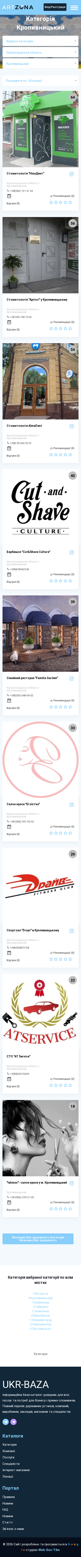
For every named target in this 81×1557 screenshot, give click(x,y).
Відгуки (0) (13, 203)
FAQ (5, 1510)
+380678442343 (19, 569)
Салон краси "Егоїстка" (23, 804)
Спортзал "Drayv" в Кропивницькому (33, 930)
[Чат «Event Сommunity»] (13, 1422)
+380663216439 (19, 1073)
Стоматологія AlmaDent (24, 425)
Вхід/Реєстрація (55, 7)
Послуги (8, 1457)
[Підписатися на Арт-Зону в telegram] (5, 1422)
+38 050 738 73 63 (20, 316)
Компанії (8, 1451)
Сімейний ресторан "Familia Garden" (32, 678)
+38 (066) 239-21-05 (21, 1197)
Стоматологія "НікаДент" (25, 173)
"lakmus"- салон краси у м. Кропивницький (37, 1182)
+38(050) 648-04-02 (21, 695)
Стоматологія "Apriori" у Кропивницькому (37, 299)
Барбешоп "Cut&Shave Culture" (28, 552)
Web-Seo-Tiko (49, 1550)
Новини (7, 1503)
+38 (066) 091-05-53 (21, 821)
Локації (7, 1476)
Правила (8, 1497)
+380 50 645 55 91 (20, 443)
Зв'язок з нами (13, 1529)
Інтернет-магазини (16, 1470)
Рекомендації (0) (63, 196)
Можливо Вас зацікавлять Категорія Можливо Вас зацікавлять (38, 1239)
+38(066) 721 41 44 (21, 190)
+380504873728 (19, 947)
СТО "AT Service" (18, 1056)
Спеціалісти (11, 1464)
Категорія (9, 1445)
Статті (7, 1522)
